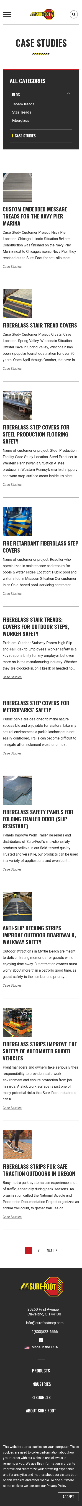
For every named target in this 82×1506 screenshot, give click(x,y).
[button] (41, 94)
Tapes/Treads (23, 104)
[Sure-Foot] (45, 14)
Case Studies (12, 266)
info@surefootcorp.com (45, 1323)
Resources (41, 1397)
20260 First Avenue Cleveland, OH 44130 (44, 1311)
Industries (41, 1384)
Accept (68, 1496)
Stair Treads (21, 112)
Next (50, 1250)
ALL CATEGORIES (28, 81)
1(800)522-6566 (45, 1332)
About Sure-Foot (41, 1411)
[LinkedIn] (41, 1340)
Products (41, 1371)
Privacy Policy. (57, 1486)
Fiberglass (20, 120)
